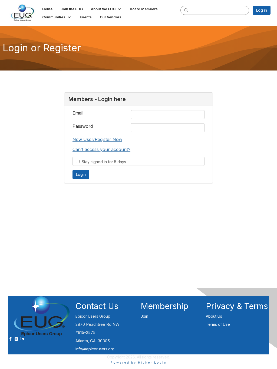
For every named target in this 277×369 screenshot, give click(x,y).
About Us (214, 316)
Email (77, 113)
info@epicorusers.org (94, 349)
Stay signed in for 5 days (103, 161)
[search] (186, 10)
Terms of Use (218, 324)
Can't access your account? (101, 149)
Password (82, 126)
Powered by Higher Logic (139, 362)
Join (144, 316)
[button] (106, 9)
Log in (261, 10)
